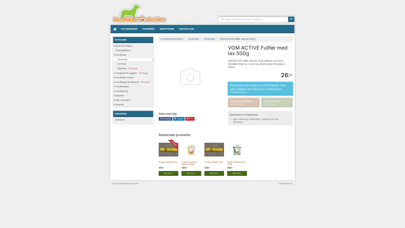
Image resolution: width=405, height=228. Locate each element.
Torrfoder (121, 64)
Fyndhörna (148, 29)
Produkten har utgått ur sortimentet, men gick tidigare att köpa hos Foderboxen (258, 88)
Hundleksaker (122, 86)
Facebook (166, 118)
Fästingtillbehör (123, 50)
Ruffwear (120, 119)
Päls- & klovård (122, 100)
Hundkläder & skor (124, 77)
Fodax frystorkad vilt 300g (236, 163)
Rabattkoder (167, 29)
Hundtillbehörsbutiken (139, 13)
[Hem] (114, 29)
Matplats (119, 95)
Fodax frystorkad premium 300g (188, 163)
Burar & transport (123, 45)
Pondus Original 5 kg (168, 162)
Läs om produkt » (242, 102)
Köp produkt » (273, 102)
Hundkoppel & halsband (132, 82)
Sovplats (119, 104)
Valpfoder (127, 68)
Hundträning (121, 91)
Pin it (190, 118)
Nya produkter (129, 29)
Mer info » (168, 173)
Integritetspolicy (285, 183)
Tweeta (179, 118)
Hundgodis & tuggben (131, 73)
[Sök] (291, 19)
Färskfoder (122, 59)
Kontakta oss (186, 29)
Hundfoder (120, 55)
